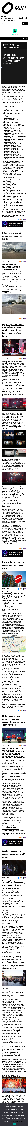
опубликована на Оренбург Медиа (12, 706)
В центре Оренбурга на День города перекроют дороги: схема (13, 565)
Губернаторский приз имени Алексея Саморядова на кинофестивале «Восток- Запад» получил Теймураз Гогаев (13, 330)
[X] (23, 219)
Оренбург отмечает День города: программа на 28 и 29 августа (14, 854)
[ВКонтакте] (18, 219)
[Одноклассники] (20, 219)
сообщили (5, 291)
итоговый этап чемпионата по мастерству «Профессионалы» (11, 829)
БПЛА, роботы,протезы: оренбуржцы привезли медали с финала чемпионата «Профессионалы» (14, 720)
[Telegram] (21, 219)
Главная (6, 44)
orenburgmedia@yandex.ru (11, 20)
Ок (14, 1123)
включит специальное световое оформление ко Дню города (12, 895)
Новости (12, 44)
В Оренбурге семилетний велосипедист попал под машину (12, 236)
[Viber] (25, 219)
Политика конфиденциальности (16, 1121)
